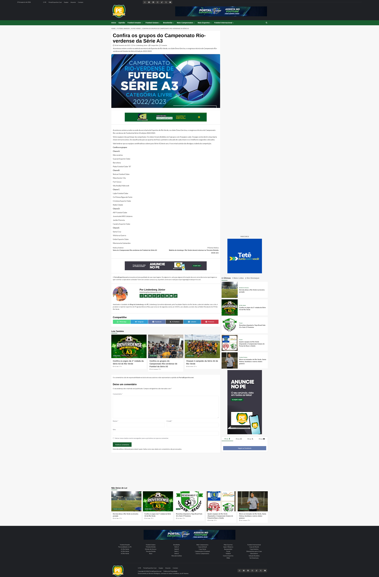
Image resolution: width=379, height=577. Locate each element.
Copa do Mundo (254, 547)
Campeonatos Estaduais (202, 551)
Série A (176, 547)
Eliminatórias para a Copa (254, 551)
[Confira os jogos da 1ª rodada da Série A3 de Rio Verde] (129, 346)
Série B (176, 549)
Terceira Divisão (151, 551)
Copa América (254, 549)
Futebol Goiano (152, 23)
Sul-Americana (254, 558)
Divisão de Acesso (244, 287)
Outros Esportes (228, 556)
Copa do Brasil (202, 547)
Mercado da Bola (177, 556)
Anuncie (73, 2)
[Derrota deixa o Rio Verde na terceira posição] (230, 290)
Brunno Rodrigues (154, 573)
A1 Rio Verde (125, 549)
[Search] (266, 22)
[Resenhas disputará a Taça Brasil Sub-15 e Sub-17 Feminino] (230, 325)
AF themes (185, 573)
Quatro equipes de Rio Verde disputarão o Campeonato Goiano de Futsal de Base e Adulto (252, 344)
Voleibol (228, 553)
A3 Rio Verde (116, 355)
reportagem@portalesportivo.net (190, 279)
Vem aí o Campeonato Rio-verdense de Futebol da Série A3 (135, 249)
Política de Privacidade (170, 571)
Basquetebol (228, 549)
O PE (44, 2)
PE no (226, 439)
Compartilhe (154, 45)
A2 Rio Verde (125, 551)
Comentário (118, 394)
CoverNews (175, 573)
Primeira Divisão (151, 547)
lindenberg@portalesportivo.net (150, 292)
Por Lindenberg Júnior (140, 45)
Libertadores (254, 553)
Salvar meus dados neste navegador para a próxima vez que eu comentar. (142, 438)
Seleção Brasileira (254, 556)
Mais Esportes (204, 23)
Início (113, 23)
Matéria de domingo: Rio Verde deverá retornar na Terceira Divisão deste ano (194, 250)
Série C (176, 551)
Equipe (66, 2)
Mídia (228, 558)
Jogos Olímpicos (228, 547)
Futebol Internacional (223, 23)
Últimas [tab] (227, 278)
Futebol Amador (134, 23)
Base (150, 553)
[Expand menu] (142, 23)
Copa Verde (202, 549)
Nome (115, 421)
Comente (164, 45)
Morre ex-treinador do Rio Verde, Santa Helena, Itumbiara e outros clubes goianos (252, 361)
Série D (176, 553)
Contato (80, 2)
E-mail (169, 421)
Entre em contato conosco (146, 279)
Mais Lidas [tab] (238, 278)
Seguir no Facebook (244, 448)
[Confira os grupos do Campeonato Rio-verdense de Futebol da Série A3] (165, 346)
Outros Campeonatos (202, 553)
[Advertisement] (189, 470)
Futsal (240, 323)
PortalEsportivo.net (155, 571)
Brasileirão (167, 23)
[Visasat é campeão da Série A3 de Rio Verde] (202, 346)
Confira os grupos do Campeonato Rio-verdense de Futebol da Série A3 (163, 364)
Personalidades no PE (125, 547)
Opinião (121, 23)
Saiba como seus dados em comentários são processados (162, 449)
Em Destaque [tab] (252, 278)
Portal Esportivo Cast (55, 2)
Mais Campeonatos (185, 23)
